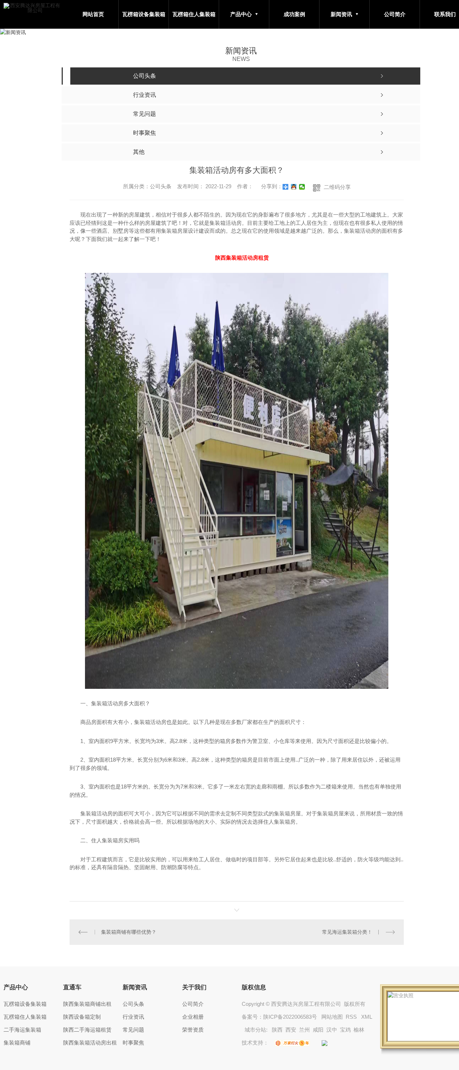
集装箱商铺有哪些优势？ (128, 932)
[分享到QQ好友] (294, 187)
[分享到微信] (302, 187)
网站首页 (93, 14)
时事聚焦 (133, 1043)
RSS (352, 1017)
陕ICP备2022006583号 (290, 1017)
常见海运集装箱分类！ (347, 932)
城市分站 (255, 1030)
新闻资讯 (341, 14)
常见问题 (133, 1030)
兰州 (304, 1030)
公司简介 (395, 14)
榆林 (359, 1030)
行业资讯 (133, 1017)
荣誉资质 (193, 1030)
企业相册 (193, 1017)
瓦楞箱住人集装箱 (194, 14)
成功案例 (294, 14)
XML (366, 1017)
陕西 (277, 1030)
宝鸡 (345, 1030)
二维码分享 (337, 187)
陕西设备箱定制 (82, 1017)
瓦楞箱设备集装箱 (143, 14)
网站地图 (332, 1017)
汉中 (331, 1030)
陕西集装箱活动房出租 (90, 1043)
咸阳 (318, 1030)
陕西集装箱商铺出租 (87, 1004)
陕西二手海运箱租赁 (87, 1030)
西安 (290, 1030)
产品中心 (241, 14)
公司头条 (133, 1004)
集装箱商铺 (17, 1043)
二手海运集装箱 (22, 1030)
